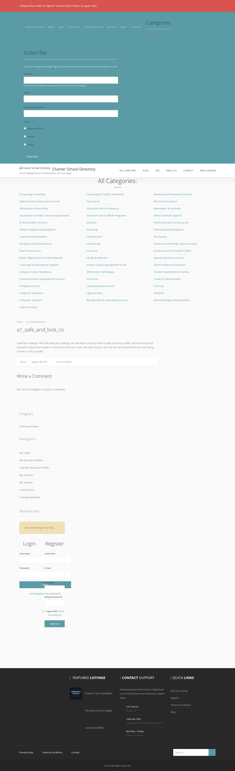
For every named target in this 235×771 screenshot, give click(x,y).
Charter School (35, 128)
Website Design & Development (172, 300)
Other (31, 144)
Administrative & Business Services (39, 201)
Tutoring (158, 286)
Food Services (94, 236)
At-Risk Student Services (33, 222)
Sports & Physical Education (170, 264)
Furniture (92, 250)
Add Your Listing (178, 690)
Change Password (29, 497)
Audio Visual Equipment (33, 236)
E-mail (48, 568)
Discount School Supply (98, 710)
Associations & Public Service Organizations (44, 215)
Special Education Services (169, 257)
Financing (92, 229)
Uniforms (159, 293)
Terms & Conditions (181, 704)
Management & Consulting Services (107, 300)
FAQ (157, 170)
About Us (171, 170)
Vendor (31, 136)
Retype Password (53, 596)
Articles (153, 36)
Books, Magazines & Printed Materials (41, 257)
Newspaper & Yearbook (167, 208)
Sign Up (54, 623)
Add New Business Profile (34, 467)
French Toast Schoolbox (99, 693)
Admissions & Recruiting (33, 208)
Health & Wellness (97, 257)
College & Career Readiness (35, 272)
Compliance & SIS (29, 286)
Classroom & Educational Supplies (39, 264)
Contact (188, 170)
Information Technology (100, 272)
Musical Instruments (165, 201)
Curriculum (93, 201)
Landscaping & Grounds (100, 286)
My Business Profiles (31, 460)
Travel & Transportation (167, 279)
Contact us (23, 351)
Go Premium (73, 27)
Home (20, 321)
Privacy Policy (26, 752)
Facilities (92, 222)
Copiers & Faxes (28, 307)
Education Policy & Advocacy (103, 208)
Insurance (92, 279)
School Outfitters (95, 727)
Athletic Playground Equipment (37, 229)
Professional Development (169, 229)
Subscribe (32, 156)
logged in (37, 389)
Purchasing (160, 236)
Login (61, 27)
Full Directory (128, 170)
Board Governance (30, 250)
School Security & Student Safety (172, 250)
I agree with (55, 613)
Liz (24, 361)
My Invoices (26, 482)
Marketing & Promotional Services (173, 194)
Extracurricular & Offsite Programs (106, 215)
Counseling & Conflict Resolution (105, 194)
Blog (145, 170)
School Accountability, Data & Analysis (175, 243)
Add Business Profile (34, 27)
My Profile (111, 27)
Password (24, 568)
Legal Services (95, 293)
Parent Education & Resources (171, 222)
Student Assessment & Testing (171, 272)
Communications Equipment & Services (42, 279)
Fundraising (93, 243)
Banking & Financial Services (35, 243)
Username (24, 553)
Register (51, 27)
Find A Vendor (208, 170)
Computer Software (30, 300)
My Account (26, 475)
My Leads (24, 452)
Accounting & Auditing (32, 194)
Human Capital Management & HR (106, 264)
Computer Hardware (31, 293)
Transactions (26, 489)
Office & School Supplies (168, 215)
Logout (123, 27)
